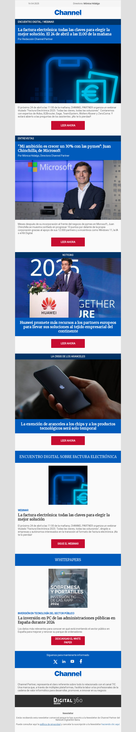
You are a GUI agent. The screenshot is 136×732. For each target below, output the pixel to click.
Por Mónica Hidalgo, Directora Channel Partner (43, 155)
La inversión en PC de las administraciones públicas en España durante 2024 (66, 620)
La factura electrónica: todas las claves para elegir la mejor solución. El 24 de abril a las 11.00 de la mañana (64, 32)
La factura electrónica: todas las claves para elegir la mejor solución (64, 517)
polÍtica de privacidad (50, 724)
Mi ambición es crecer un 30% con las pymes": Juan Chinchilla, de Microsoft (64, 148)
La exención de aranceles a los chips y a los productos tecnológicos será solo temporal (68, 426)
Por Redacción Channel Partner (35, 39)
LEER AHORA (68, 125)
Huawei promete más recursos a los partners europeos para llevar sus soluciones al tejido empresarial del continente (68, 326)
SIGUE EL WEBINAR (68, 543)
